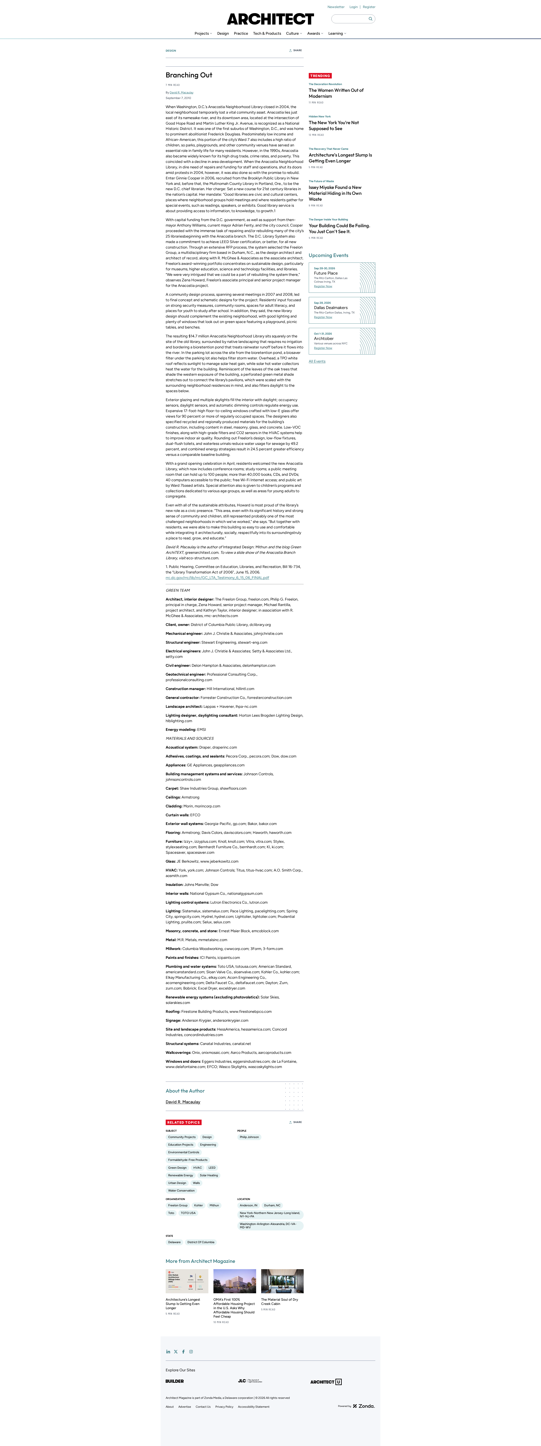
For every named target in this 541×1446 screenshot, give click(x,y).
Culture (292, 33)
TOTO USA (188, 1213)
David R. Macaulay (181, 92)
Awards (313, 33)
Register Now (323, 286)
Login (354, 7)
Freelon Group (177, 1205)
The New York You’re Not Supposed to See (334, 125)
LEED (212, 1168)
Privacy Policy (224, 1407)
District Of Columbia (200, 1242)
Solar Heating (209, 1175)
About (170, 1407)
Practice (241, 33)
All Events (317, 361)
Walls (196, 1183)
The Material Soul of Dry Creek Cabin (279, 1302)
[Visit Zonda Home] (356, 1406)
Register (369, 7)
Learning (335, 33)
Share (297, 50)
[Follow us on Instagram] (191, 1351)
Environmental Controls (183, 1152)
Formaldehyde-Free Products (188, 1160)
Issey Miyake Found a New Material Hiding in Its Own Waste (335, 193)
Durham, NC (272, 1205)
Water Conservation (181, 1190)
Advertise (184, 1407)
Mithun (214, 1205)
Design (223, 33)
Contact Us (203, 1407)
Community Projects (182, 1137)
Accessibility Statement (253, 1407)
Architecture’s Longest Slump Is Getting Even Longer (183, 1304)
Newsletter (336, 7)
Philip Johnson (249, 1137)
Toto (171, 1213)
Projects (202, 33)
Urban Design (177, 1183)
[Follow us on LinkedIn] (168, 1351)
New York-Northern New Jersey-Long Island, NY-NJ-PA (270, 1214)
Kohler (198, 1205)
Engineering (208, 1144)
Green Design (177, 1168)
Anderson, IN (248, 1205)
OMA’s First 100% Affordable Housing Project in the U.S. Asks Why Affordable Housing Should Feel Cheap (234, 1308)
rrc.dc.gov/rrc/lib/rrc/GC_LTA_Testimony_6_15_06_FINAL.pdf (217, 577)
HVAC (197, 1168)
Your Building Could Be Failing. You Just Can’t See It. (339, 228)
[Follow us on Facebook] (183, 1351)
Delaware (174, 1242)
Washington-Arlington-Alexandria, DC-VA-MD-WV (268, 1225)
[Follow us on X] (175, 1351)
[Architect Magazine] (270, 19)
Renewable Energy (180, 1175)
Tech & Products (267, 33)
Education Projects (180, 1144)
